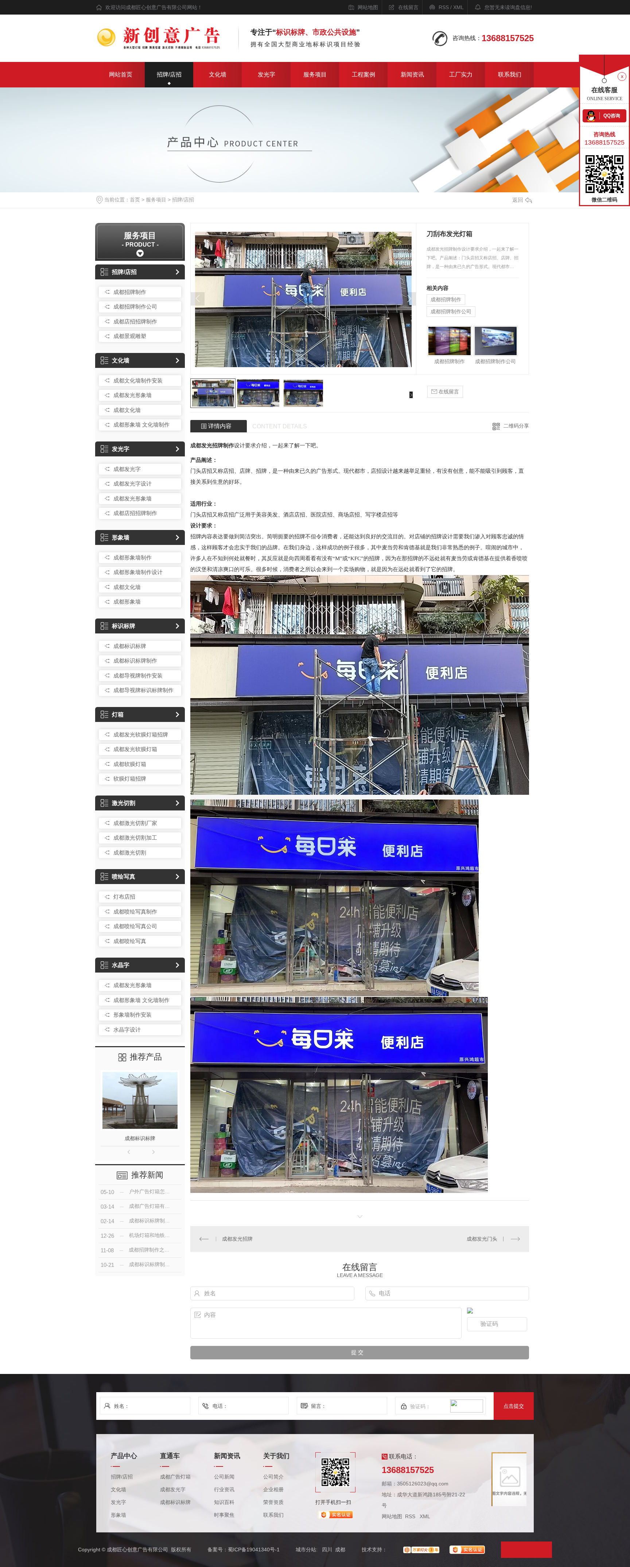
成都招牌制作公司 (135, 306)
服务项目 (315, 74)
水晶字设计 (127, 1029)
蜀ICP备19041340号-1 (254, 1549)
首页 (135, 200)
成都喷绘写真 (129, 941)
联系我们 (509, 74)
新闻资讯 (412, 74)
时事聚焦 (224, 1515)
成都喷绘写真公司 (135, 926)
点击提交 (513, 1406)
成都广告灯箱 (175, 1477)
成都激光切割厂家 (135, 823)
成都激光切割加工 (135, 837)
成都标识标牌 (129, 646)
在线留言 (408, 7)
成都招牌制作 (129, 292)
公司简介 (273, 1477)
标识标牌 (123, 626)
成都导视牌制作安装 (138, 675)
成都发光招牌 (237, 1239)
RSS (444, 7)
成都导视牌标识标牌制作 (143, 690)
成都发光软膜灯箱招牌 (140, 734)
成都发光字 (127, 469)
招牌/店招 (169, 74)
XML (458, 7)
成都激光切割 (129, 852)
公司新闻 (224, 1477)
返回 (517, 200)
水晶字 (120, 965)
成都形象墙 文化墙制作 (141, 424)
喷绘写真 (123, 876)
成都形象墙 (127, 601)
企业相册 (273, 1489)
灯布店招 (124, 897)
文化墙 (217, 74)
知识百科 (224, 1502)
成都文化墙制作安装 (138, 380)
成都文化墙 (127, 410)
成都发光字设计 (132, 483)
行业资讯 (224, 1489)
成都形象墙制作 (132, 557)
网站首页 (120, 74)
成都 (340, 1549)
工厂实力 (460, 74)
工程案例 (363, 74)
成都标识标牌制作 (135, 660)
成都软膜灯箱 (129, 764)
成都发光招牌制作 (212, 445)
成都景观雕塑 (129, 336)
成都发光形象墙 (132, 395)
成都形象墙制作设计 (138, 572)
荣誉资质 (273, 1502)
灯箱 (118, 714)
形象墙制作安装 (132, 1015)
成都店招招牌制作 (135, 321)
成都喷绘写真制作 (135, 911)
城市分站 (306, 1549)
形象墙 (120, 537)
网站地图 (368, 7)
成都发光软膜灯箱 (135, 749)
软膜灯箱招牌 (129, 778)
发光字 (266, 74)
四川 (327, 1549)
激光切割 (123, 803)
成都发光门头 (482, 1239)
